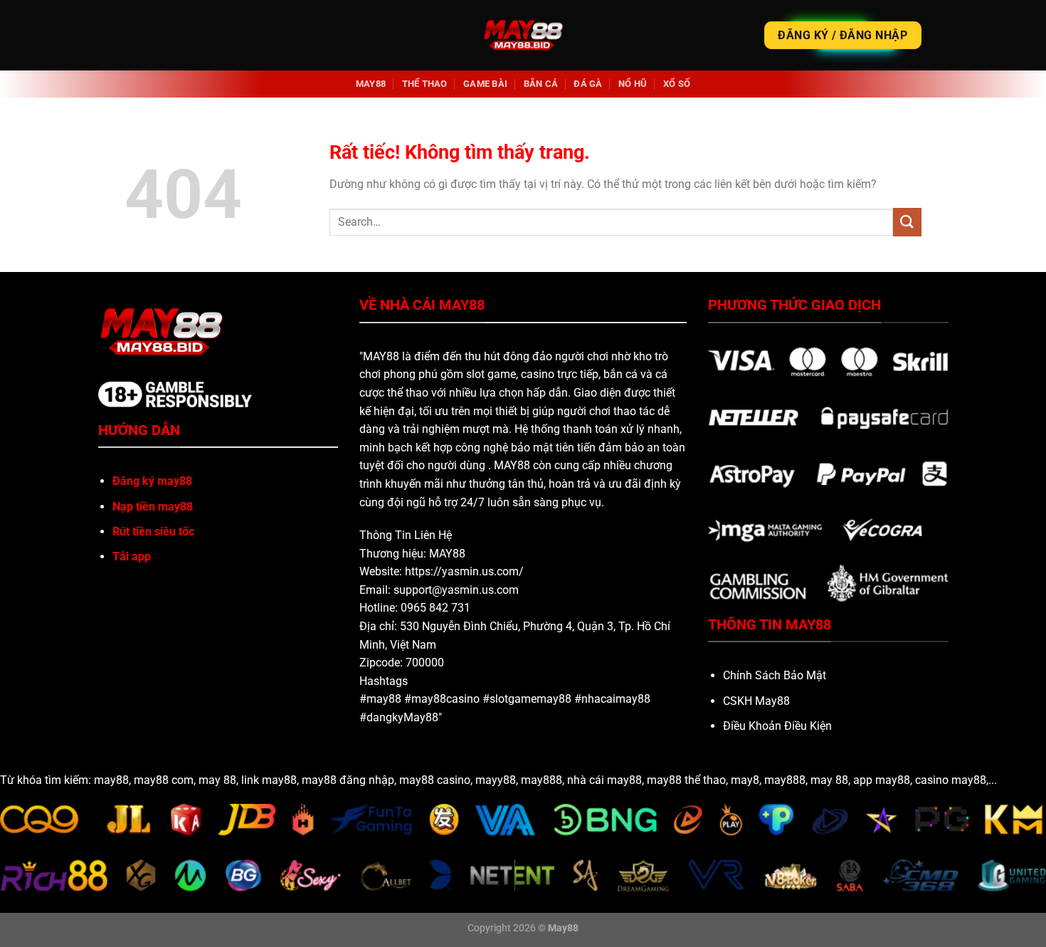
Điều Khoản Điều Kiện (777, 726)
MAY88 (371, 83)
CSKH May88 (756, 701)
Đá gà (588, 83)
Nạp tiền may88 (152, 506)
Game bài (485, 83)
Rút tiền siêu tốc (153, 531)
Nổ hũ (632, 83)
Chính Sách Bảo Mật (774, 675)
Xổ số (676, 83)
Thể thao (425, 83)
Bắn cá (541, 83)
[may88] (523, 35)
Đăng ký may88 (152, 481)
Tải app (131, 556)
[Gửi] (907, 222)
